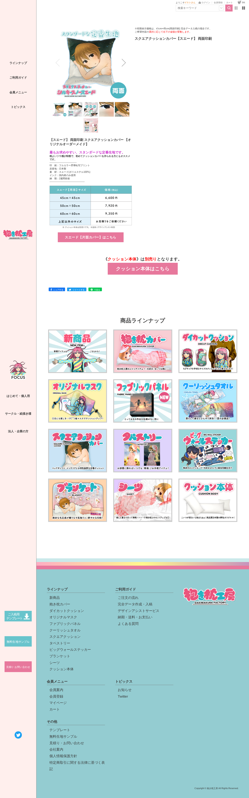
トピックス (18, 106)
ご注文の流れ (128, 598)
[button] (58, 63)
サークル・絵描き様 (18, 413)
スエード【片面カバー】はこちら (90, 237)
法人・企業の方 (18, 431)
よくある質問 (128, 624)
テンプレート (59, 730)
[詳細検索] (221, 8)
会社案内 (56, 749)
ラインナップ (18, 63)
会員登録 (56, 696)
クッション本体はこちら (143, 268)
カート (54, 709)
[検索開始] (229, 8)
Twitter (123, 696)
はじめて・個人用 (18, 396)
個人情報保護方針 (63, 756)
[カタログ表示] (243, 8)
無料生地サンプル (63, 736)
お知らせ (125, 690)
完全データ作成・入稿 (135, 604)
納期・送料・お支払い (135, 617)
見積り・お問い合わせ (66, 743)
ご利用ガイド (18, 77)
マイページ (58, 703)
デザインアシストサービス (138, 611)
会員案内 (56, 690)
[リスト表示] (236, 8)
